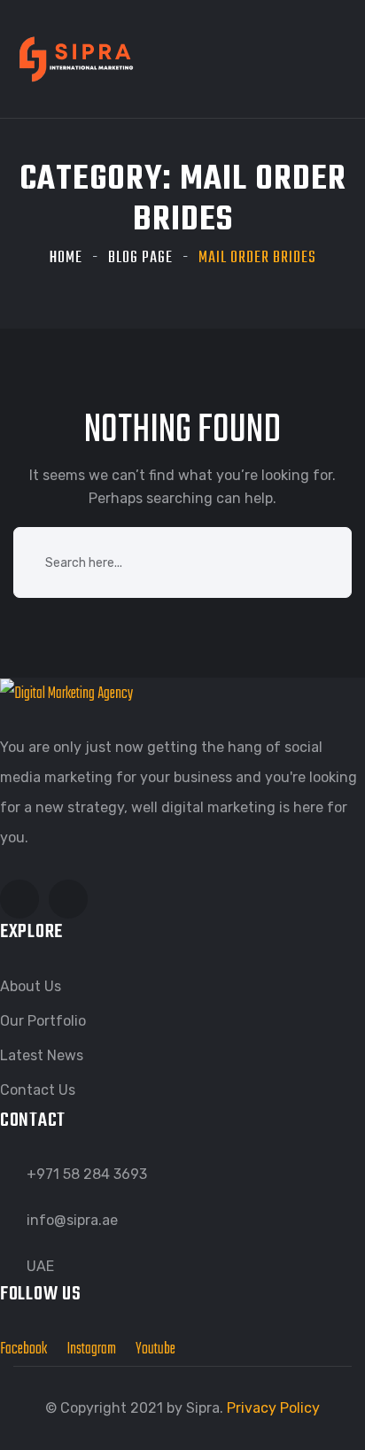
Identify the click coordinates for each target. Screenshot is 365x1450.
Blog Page (140, 258)
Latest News (41, 1055)
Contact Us (37, 1090)
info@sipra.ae (72, 1220)
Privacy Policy (273, 1408)
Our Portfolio (43, 1020)
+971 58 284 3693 (87, 1174)
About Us (30, 986)
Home (66, 258)
